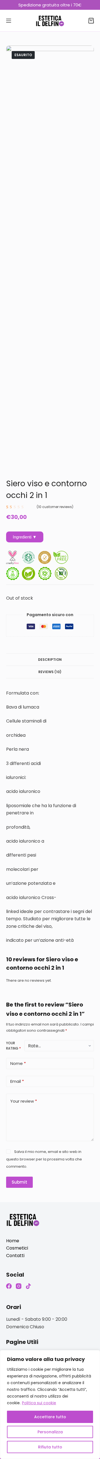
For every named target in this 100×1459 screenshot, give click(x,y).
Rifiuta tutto (50, 1447)
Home (12, 1241)
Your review (23, 1101)
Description (50, 659)
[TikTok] (28, 1286)
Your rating (13, 1046)
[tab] (50, 659)
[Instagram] (18, 1286)
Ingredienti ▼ (25, 537)
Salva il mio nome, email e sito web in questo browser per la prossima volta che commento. (44, 1159)
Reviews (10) (49, 671)
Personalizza (50, 1432)
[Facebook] (9, 1286)
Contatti (15, 1255)
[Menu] (8, 20)
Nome (18, 1063)
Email (17, 1081)
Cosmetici (17, 1248)
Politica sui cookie (39, 1403)
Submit (19, 1182)
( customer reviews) (55, 506)
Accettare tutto (50, 1417)
